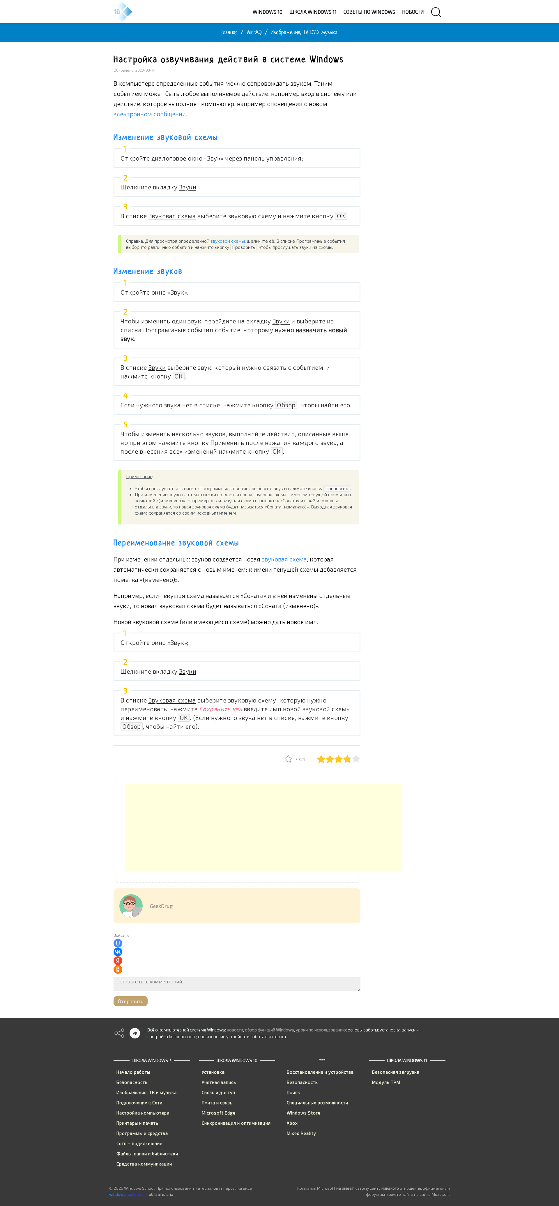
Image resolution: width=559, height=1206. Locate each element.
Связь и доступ (218, 1092)
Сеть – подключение (139, 1143)
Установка (213, 1072)
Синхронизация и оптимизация (236, 1123)
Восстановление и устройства (320, 1072)
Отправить (130, 1001)
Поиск (293, 1092)
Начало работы (133, 1072)
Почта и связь (217, 1102)
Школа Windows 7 (151, 1060)
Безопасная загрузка (396, 1072)
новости (235, 1029)
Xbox (292, 1123)
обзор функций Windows (269, 1029)
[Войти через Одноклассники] (118, 969)
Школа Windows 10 (237, 1060)
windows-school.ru (127, 1194)
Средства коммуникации (144, 1163)
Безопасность (132, 1082)
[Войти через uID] (118, 943)
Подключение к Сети (139, 1102)
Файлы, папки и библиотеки (147, 1153)
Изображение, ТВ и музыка (146, 1092)
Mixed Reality (301, 1133)
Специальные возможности (317, 1102)
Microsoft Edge (219, 1112)
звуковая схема (284, 559)
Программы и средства (142, 1133)
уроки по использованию (321, 1029)
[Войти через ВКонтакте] (118, 952)
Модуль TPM (386, 1082)
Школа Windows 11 (407, 1060)
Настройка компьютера (142, 1112)
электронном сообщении (150, 113)
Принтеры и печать (137, 1123)
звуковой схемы (227, 241)
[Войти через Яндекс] (118, 960)
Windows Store (304, 1112)
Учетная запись (219, 1082)
